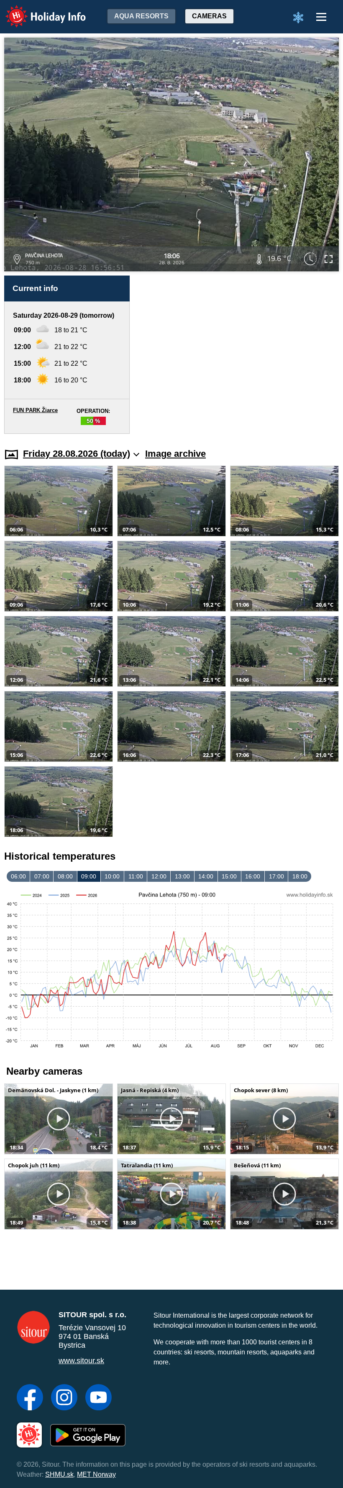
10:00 (112, 876)
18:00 (299, 876)
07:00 (41, 876)
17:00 (276, 876)
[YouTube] (98, 1398)
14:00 (205, 876)
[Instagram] (64, 1398)
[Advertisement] (238, 355)
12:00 (158, 876)
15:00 (229, 876)
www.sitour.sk (81, 1360)
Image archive (175, 453)
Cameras (209, 16)
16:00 (252, 876)
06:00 (18, 876)
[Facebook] (30, 1398)
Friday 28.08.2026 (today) (76, 453)
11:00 (135, 876)
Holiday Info (38, 10)
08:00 (65, 876)
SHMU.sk (59, 1474)
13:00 (182, 876)
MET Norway (96, 1474)
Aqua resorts (141, 16)
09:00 (88, 876)
